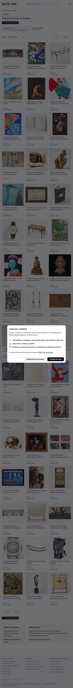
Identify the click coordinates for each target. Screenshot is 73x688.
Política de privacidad (45, 352)
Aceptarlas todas (56, 359)
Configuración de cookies (35, 359)
